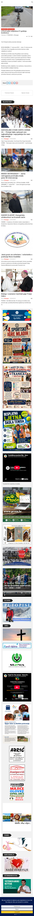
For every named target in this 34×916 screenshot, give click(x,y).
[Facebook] (7, 83)
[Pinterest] (17, 83)
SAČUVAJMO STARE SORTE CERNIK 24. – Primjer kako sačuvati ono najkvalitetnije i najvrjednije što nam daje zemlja (15, 133)
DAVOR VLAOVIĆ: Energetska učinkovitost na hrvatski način (13, 216)
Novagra (16, 35)
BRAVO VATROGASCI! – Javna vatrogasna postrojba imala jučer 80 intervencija (13, 176)
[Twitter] (10, 83)
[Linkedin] (14, 83)
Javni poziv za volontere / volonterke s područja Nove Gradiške (16, 256)
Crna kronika (11, 29)
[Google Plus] (12, 83)
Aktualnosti (4, 29)
